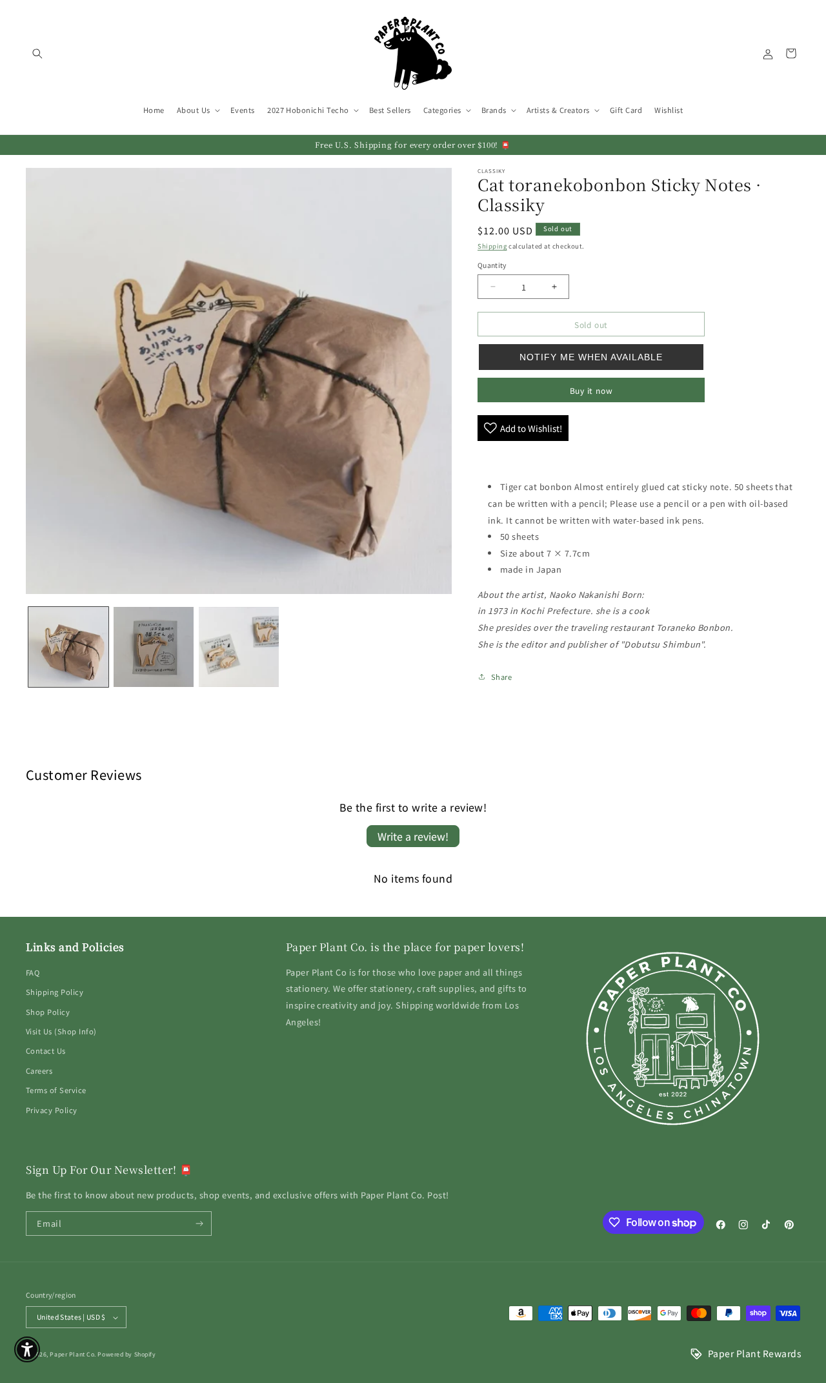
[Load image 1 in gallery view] (68, 647)
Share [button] (501, 676)
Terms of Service (56, 1090)
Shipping (492, 246)
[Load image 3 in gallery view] (239, 647)
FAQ (32, 972)
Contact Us (46, 1050)
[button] (37, 53)
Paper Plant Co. (73, 1354)
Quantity (492, 265)
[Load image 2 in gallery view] (154, 647)
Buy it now (591, 390)
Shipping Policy (54, 992)
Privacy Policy (51, 1110)
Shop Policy (48, 1012)
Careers (39, 1070)
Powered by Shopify (126, 1354)
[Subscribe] (199, 1223)
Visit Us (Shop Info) (61, 1031)
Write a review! (413, 836)
